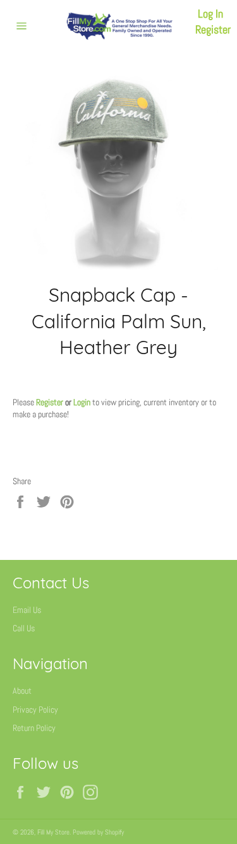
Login (81, 402)
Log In (210, 13)
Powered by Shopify (98, 832)
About (22, 690)
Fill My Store (53, 832)
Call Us (24, 628)
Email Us (27, 609)
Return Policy (34, 728)
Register (213, 29)
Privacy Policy (35, 709)
